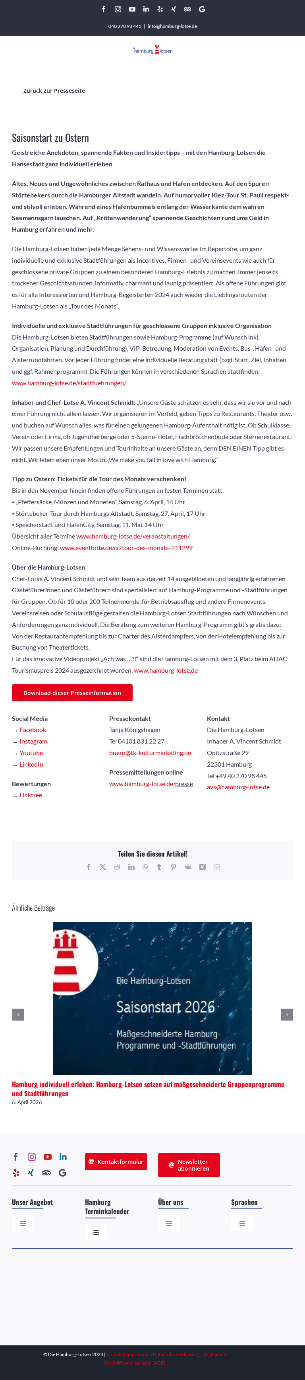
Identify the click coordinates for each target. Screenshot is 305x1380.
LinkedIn (31, 764)
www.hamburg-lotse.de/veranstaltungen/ (133, 536)
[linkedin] (63, 1157)
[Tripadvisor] (46, 1173)
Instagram (33, 741)
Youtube (31, 752)
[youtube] (48, 1157)
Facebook (32, 729)
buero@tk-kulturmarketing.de (150, 752)
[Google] (62, 1173)
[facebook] (16, 1157)
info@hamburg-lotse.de (172, 26)
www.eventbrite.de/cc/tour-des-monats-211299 (126, 547)
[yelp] (16, 1173)
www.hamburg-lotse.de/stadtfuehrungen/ (69, 382)
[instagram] (32, 1157)
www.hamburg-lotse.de (166, 670)
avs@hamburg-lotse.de (238, 787)
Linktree (30, 794)
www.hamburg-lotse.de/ (142, 783)
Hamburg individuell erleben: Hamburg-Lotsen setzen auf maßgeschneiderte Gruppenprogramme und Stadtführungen (148, 1088)
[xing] (31, 1173)
